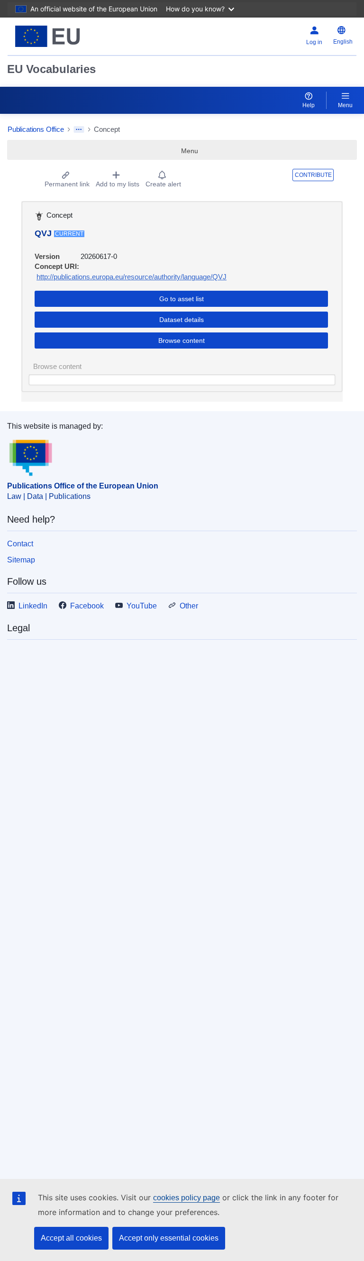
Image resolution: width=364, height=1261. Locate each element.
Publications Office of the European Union (82, 486)
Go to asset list (181, 299)
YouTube (142, 606)
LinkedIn (32, 606)
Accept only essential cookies (168, 1238)
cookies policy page (186, 1198)
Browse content (181, 340)
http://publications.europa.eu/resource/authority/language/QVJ (131, 277)
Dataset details (181, 319)
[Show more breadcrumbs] (78, 129)
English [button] (343, 41)
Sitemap (21, 560)
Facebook (87, 606)
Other (189, 606)
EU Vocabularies (51, 69)
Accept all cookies (71, 1238)
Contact (20, 544)
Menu (345, 105)
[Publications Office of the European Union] (68, 36)
